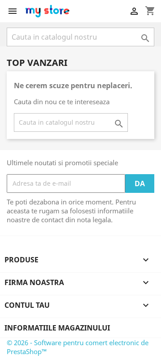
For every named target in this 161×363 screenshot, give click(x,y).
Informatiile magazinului (57, 328)
